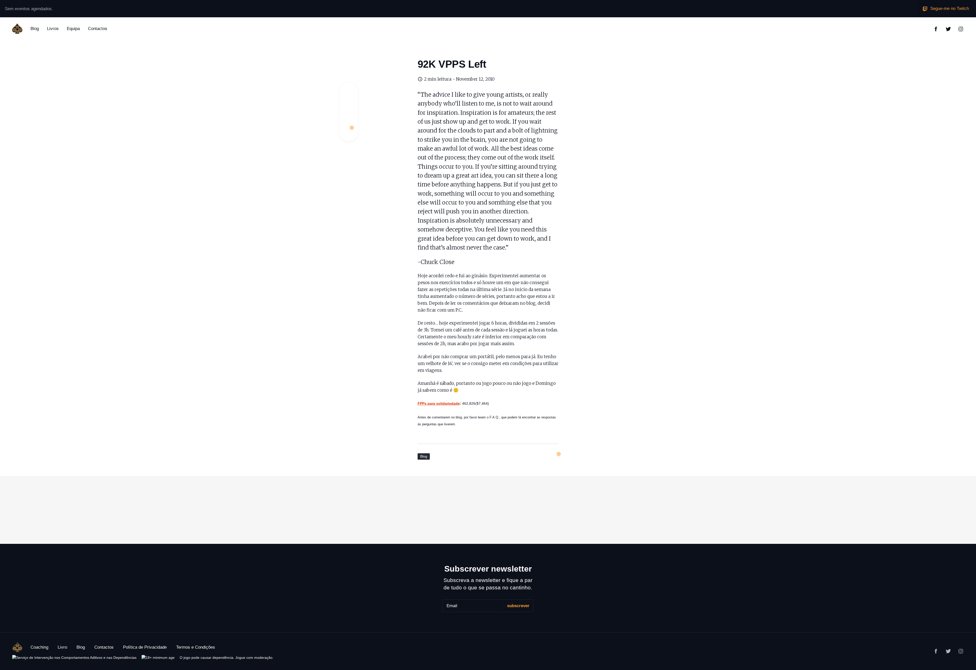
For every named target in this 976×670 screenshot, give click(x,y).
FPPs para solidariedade (439, 403)
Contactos (97, 28)
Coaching (39, 647)
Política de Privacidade (145, 647)
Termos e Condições (195, 647)
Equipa (73, 28)
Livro (62, 647)
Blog (34, 28)
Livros (53, 28)
